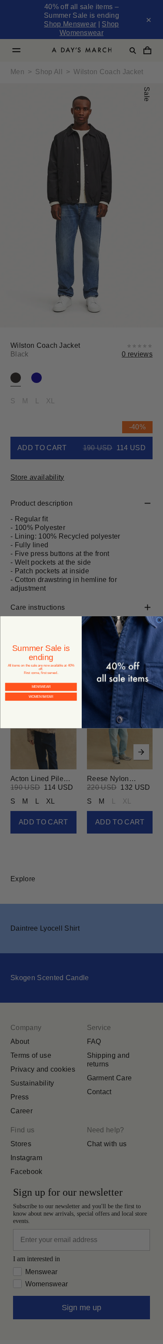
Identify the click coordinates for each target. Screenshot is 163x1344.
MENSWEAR (41, 680)
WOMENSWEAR (41, 690)
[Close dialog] (159, 619)
